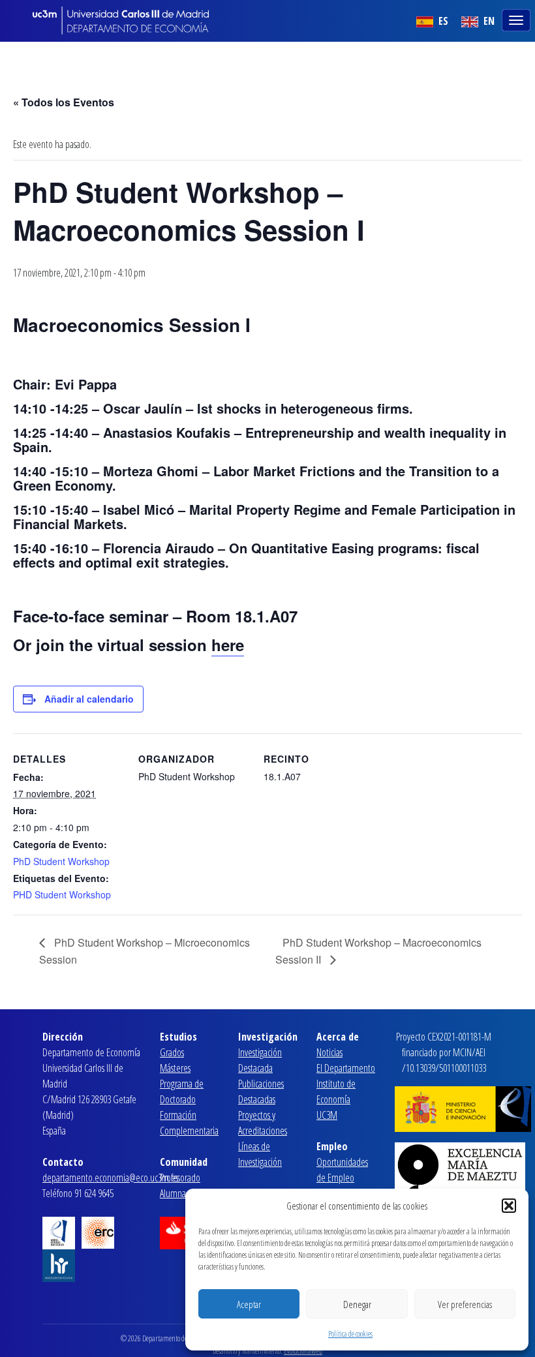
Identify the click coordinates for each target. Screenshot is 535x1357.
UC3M (326, 1115)
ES (442, 21)
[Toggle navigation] (517, 19)
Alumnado (177, 1193)
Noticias (329, 1052)
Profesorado (180, 1177)
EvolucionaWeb (303, 1351)
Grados (172, 1052)
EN (488, 21)
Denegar (357, 1304)
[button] (508, 1205)
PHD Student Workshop (62, 894)
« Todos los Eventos (63, 102)
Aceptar (249, 1304)
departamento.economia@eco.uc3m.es (110, 1177)
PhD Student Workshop (61, 861)
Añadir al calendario (89, 698)
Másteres (175, 1068)
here (227, 644)
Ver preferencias (465, 1304)
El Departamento (345, 1068)
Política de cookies (350, 1333)
